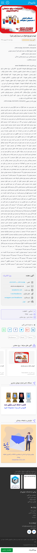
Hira (35, 545)
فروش (34, 515)
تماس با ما (33, 511)
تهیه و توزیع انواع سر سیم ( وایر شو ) (23, 35)
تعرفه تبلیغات (32, 500)
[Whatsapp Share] (4, 330)
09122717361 (12, 282)
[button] (7, 2)
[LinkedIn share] (33, 330)
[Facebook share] (15, 330)
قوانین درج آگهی (32, 502)
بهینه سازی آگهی (32, 497)
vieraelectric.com (17, 290)
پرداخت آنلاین (32, 513)
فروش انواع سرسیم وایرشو (28, 366)
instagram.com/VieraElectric (13, 298)
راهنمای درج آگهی (31, 495)
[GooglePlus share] (27, 330)
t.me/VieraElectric (16, 294)
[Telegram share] (10, 330)
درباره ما (34, 517)
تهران (24, 302)
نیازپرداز (32, 2)
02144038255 (21, 282)
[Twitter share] (21, 330)
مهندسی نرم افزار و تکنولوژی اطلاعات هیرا (11, 539)
